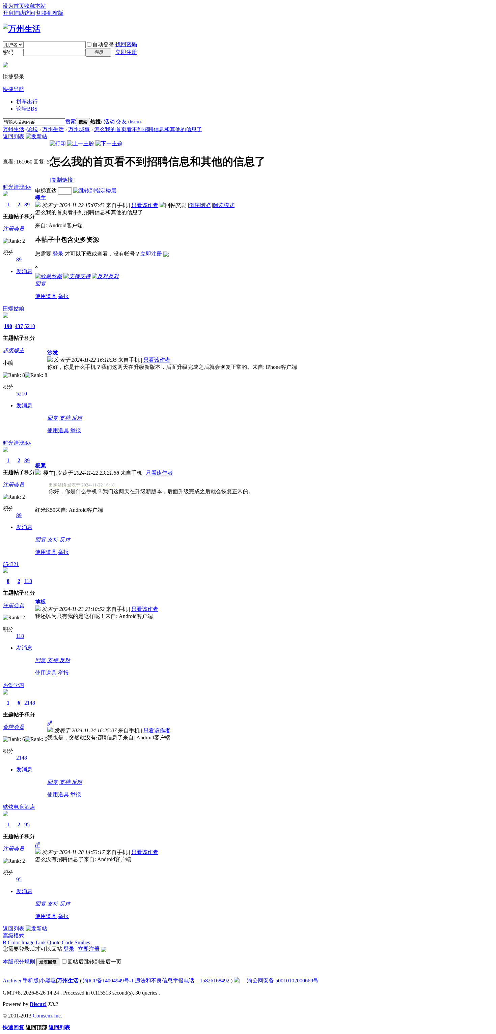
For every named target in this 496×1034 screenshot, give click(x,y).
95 (27, 824)
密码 (8, 52)
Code (67, 942)
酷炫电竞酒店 (19, 807)
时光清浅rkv (17, 187)
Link (41, 942)
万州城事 (79, 129)
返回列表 (13, 136)
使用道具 (46, 296)
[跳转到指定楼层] (94, 191)
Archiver (12, 980)
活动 (109, 121)
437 (19, 326)
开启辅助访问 (19, 13)
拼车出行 (27, 102)
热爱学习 (13, 685)
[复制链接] (62, 180)
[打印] (58, 143)
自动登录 (103, 45)
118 (28, 581)
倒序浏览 (200, 205)
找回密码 (126, 44)
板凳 (40, 465)
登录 (58, 254)
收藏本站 (35, 6)
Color (14, 942)
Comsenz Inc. (47, 1015)
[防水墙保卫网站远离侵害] (236, 980)
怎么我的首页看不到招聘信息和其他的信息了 (148, 129)
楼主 (40, 198)
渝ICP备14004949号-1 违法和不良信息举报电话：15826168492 (156, 980)
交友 (121, 121)
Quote (53, 942)
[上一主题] (80, 143)
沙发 (52, 352)
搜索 (70, 121)
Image (27, 942)
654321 (11, 564)
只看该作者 (144, 205)
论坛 (26, 109)
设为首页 (13, 6)
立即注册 (126, 52)
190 (8, 326)
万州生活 (13, 129)
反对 (77, 418)
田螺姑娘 (13, 309)
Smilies (82, 942)
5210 (29, 326)
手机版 (31, 980)
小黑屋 (48, 980)
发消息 (24, 271)
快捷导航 (13, 89)
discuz (135, 121)
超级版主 (13, 350)
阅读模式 (224, 205)
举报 (63, 296)
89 (27, 204)
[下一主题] (108, 143)
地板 (40, 601)
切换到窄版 (49, 13)
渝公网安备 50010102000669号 (283, 980)
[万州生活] (21, 29)
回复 (40, 284)
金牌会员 (13, 727)
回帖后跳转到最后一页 (94, 962)
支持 (65, 418)
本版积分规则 (19, 962)
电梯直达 (46, 191)
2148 (29, 703)
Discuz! (38, 1004)
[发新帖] (36, 136)
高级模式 (13, 936)
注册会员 (13, 229)
